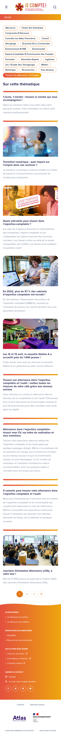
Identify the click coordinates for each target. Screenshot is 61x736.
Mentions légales (37, 705)
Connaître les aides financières (20, 38)
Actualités (11, 635)
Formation (10, 59)
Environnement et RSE (15, 49)
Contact (12, 677)
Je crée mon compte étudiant (22, 681)
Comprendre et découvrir (17, 33)
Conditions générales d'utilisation (19, 731)
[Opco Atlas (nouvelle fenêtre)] (19, 717)
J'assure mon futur (16, 653)
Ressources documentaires (19, 640)
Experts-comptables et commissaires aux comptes (29, 54)
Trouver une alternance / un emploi (22, 75)
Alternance (10, 28)
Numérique (10, 70)
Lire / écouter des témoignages (20, 64)
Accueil (7, 17)
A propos (20, 705)
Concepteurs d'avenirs (17, 658)
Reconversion (28, 70)
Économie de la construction (36, 43)
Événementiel (38, 49)
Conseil (45, 38)
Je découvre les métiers (18, 622)
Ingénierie (49, 59)
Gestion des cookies (48, 731)
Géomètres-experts (30, 59)
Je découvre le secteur (17, 617)
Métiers (44, 64)
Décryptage (10, 43)
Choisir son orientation (32, 28)
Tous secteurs (47, 70)
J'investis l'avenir (15, 663)
